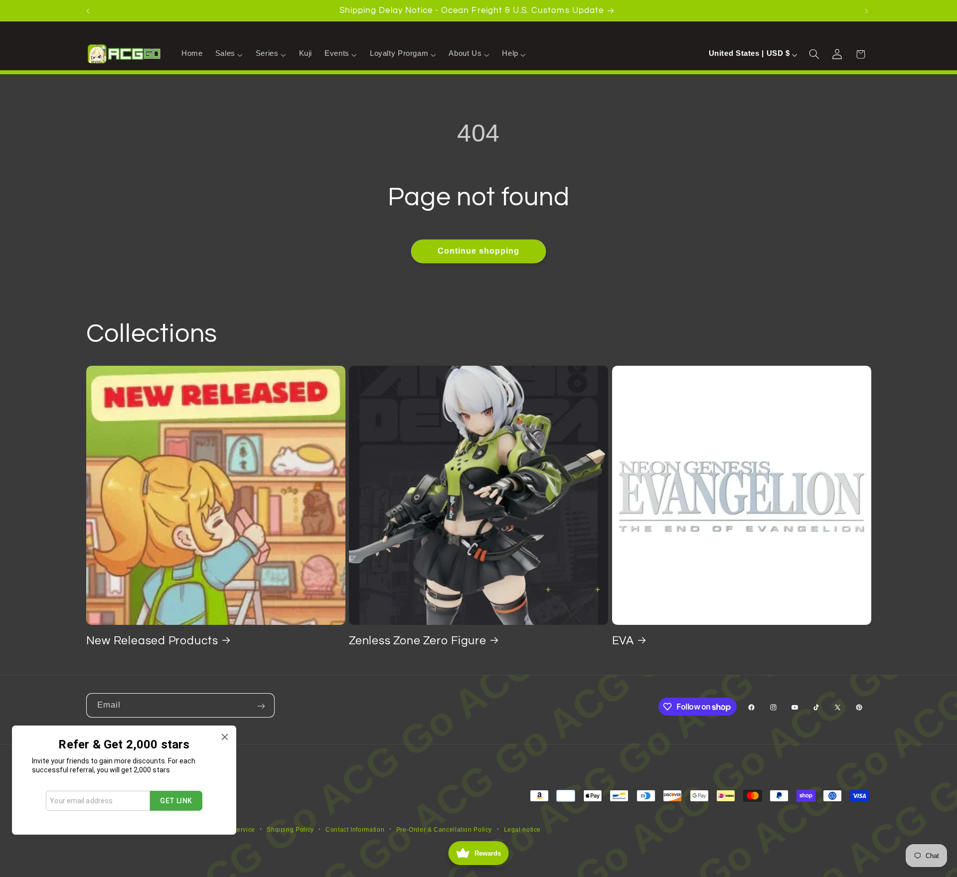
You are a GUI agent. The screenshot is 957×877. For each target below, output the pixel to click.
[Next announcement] (868, 10)
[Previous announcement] (89, 10)
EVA (623, 640)
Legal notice (522, 830)
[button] (229, 54)
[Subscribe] (262, 705)
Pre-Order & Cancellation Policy (444, 830)
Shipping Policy (290, 830)
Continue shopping (479, 251)
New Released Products (152, 640)
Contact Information (354, 830)
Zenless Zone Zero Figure (417, 640)
